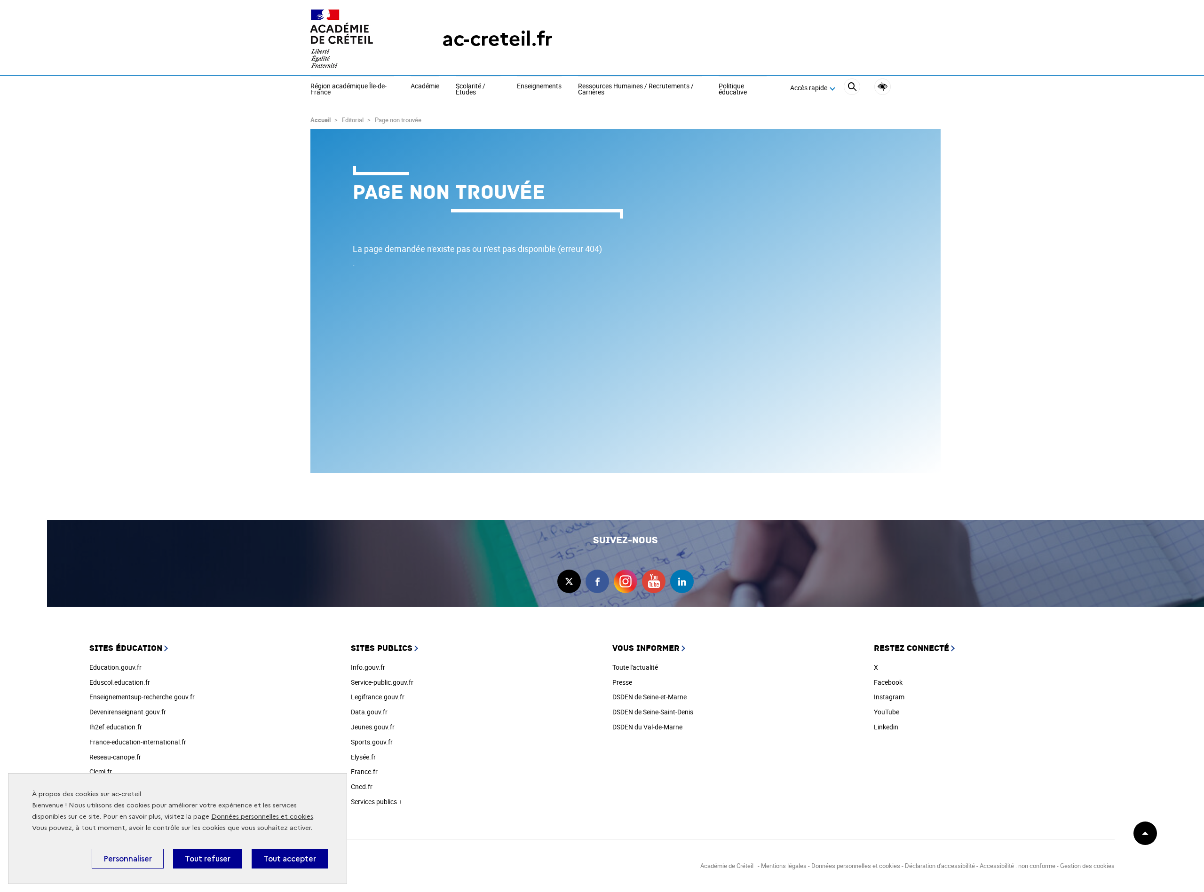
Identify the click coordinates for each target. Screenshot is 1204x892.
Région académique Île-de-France (348, 89)
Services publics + (376, 801)
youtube (653, 581)
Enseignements (539, 86)
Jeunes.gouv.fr (373, 726)
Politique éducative (733, 89)
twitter (569, 581)
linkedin (682, 581)
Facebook (888, 682)
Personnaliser (127, 858)
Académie (425, 86)
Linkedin (886, 726)
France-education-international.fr (137, 741)
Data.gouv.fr (369, 711)
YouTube (886, 711)
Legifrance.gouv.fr (377, 696)
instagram (625, 581)
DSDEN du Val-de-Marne (647, 726)
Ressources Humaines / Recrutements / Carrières (636, 89)
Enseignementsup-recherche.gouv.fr (142, 696)
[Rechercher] (852, 88)
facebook (597, 581)
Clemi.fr (100, 771)
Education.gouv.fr (115, 667)
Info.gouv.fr (368, 667)
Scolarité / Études (470, 89)
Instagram (889, 696)
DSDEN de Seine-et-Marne (649, 696)
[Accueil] (357, 38)
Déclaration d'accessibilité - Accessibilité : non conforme (980, 865)
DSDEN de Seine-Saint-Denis (652, 711)
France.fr (364, 771)
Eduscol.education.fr (119, 682)
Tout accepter (289, 858)
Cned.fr (361, 786)
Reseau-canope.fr (115, 756)
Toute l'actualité (635, 667)
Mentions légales (784, 865)
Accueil (320, 120)
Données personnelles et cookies (262, 817)
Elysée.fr (363, 756)
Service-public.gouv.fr (382, 682)
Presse (622, 682)
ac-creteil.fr (497, 39)
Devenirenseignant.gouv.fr (127, 711)
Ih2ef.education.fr (115, 726)
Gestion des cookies (1087, 865)
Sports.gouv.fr (372, 741)
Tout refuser (207, 858)
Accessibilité (882, 86)
